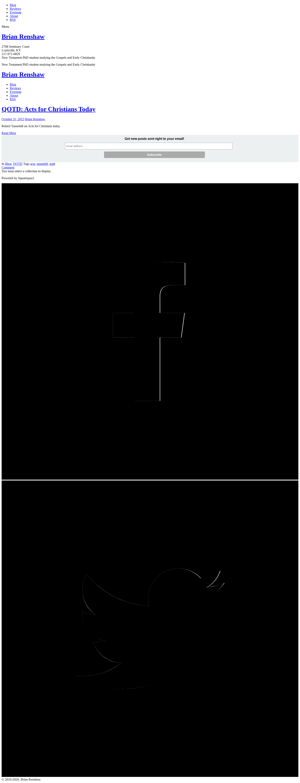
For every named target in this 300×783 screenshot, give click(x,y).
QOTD (17, 164)
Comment (8, 167)
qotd (52, 164)
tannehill (42, 164)
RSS (13, 19)
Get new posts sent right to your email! (154, 138)
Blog (13, 5)
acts (32, 164)
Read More (9, 133)
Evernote (15, 12)
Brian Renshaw (23, 36)
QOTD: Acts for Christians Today (49, 109)
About (14, 16)
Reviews (15, 8)
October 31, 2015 (13, 119)
